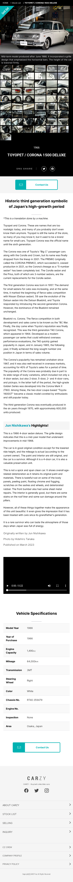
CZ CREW (7, 847)
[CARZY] (36, 779)
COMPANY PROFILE (12, 855)
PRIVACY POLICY (11, 864)
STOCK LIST (9, 814)
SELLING (7, 823)
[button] (68, 33)
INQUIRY (7, 831)
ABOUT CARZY (11, 805)
